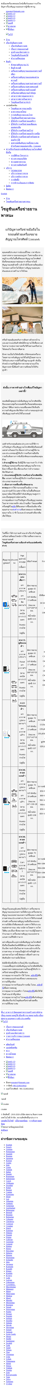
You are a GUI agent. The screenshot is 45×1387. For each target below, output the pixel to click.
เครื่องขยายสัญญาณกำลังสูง (23, 93)
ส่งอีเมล (4, 1130)
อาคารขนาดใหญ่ (18, 112)
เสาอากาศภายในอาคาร (21, 99)
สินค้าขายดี (16, 68)
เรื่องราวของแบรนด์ (19, 49)
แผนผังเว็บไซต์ (7, 1121)
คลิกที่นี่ (34, 975)
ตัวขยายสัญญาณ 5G (20, 65)
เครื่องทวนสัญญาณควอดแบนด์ (24, 87)
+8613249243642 (19, 1086)
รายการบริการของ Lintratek (18, 1036)
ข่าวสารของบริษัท (19, 159)
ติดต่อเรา (10, 189)
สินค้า (8, 61)
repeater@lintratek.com (15, 11)
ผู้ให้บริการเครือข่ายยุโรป (22, 130)
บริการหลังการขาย (19, 176)
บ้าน (8, 40)
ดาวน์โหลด (11, 1054)
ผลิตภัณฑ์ (10, 1044)
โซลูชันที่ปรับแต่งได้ (19, 55)
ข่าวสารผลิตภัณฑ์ (19, 165)
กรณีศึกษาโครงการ (19, 155)
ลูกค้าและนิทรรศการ (20, 52)
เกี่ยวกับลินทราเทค (14, 43)
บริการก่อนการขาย (19, 173)
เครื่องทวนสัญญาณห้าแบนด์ (23, 90)
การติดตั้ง (15, 180)
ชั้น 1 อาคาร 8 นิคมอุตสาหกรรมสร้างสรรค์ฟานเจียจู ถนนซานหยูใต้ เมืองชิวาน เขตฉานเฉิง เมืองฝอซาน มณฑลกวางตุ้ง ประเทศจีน (22, 1015)
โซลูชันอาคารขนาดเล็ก (21, 108)
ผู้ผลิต (8, 186)
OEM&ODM (16, 171)
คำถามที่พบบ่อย (18, 58)
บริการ (9, 168)
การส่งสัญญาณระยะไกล (21, 115)
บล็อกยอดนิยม (21, 1121)
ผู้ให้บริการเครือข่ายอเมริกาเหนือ (25, 133)
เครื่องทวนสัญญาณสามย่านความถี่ (26, 83)
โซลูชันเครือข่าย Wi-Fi (20, 102)
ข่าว (8, 1051)
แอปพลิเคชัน (11, 1048)
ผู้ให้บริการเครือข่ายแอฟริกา (23, 121)
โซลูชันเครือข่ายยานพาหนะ (23, 118)
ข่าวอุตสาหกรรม (18, 162)
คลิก (14, 506)
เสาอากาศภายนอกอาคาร (22, 96)
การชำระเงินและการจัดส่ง (22, 183)
